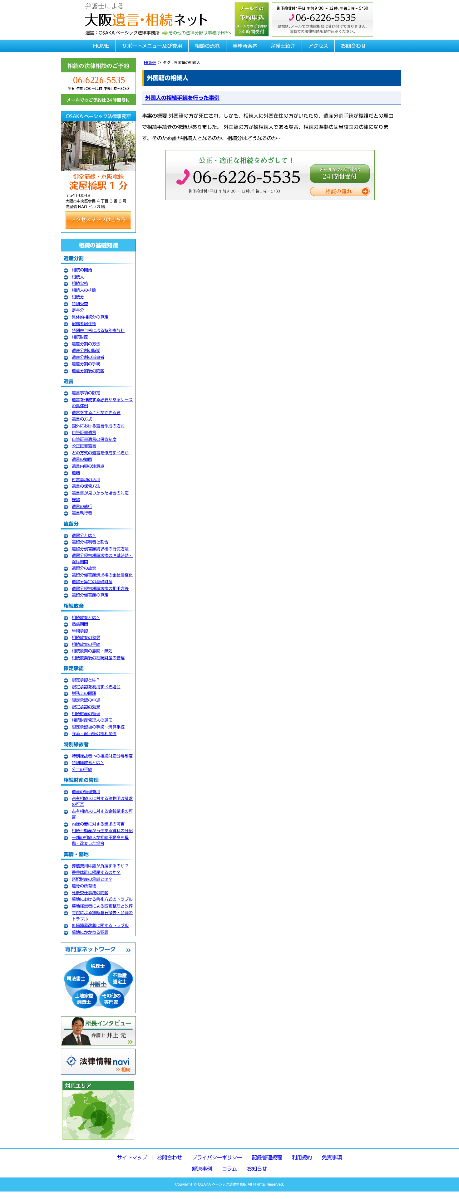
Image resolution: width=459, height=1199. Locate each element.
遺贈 (76, 473)
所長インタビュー (98, 1030)
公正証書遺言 (84, 446)
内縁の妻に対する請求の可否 (98, 824)
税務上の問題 (84, 693)
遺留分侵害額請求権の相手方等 (100, 589)
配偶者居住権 (84, 324)
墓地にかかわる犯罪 (90, 932)
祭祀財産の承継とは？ (92, 879)
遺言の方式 (82, 419)
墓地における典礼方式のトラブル (102, 899)
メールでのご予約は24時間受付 (340, 173)
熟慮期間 (80, 624)
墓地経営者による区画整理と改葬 (102, 906)
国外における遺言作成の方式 (98, 426)
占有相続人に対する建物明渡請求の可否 (102, 802)
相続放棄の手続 (86, 644)
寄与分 (78, 310)
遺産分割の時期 (86, 350)
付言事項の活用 (86, 480)
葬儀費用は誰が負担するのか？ (100, 866)
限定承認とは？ (86, 680)
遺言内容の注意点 (88, 466)
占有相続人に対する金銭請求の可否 (102, 814)
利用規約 (302, 1157)
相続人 (78, 277)
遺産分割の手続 (86, 364)
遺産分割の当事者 (88, 357)
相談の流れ (207, 45)
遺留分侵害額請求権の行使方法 (100, 549)
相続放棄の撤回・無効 (92, 651)
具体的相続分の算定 (90, 317)
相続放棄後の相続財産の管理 (98, 658)
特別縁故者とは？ (88, 763)
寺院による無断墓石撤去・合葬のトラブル (102, 916)
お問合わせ (353, 45)
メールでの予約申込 (251, 18)
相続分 (78, 297)
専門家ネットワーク (98, 978)
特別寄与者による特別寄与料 (98, 331)
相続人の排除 (84, 290)
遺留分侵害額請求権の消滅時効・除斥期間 (102, 558)
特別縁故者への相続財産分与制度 (102, 756)
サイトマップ (132, 1157)
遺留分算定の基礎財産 (92, 582)
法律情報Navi (98, 1062)
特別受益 (80, 304)
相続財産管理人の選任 (92, 720)
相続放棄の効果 (86, 638)
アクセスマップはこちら (98, 220)
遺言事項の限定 (86, 393)
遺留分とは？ (84, 536)
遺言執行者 (82, 513)
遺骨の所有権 (84, 886)
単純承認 (80, 631)
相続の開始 (82, 270)
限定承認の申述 (86, 700)
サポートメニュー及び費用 (152, 45)
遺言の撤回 (82, 459)
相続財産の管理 (86, 714)
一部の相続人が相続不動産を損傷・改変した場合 (100, 841)
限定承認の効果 (86, 707)
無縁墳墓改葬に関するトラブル (100, 926)
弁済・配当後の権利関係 (94, 734)
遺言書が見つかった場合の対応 (100, 493)
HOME (101, 45)
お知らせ (257, 1168)
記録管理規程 (267, 1157)
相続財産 (80, 337)
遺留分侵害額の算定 (90, 595)
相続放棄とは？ (86, 618)
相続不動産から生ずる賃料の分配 (102, 831)
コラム (229, 1168)
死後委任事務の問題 (90, 893)
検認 (76, 500)
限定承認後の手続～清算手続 (98, 727)
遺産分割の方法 (86, 344)
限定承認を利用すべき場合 (96, 687)
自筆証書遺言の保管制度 (94, 439)
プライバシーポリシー (217, 1157)
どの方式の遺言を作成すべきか (100, 453)
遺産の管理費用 (86, 792)
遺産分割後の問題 (88, 371)
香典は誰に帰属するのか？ (96, 872)
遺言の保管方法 (86, 486)
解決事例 (202, 1168)
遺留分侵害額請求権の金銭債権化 (102, 575)
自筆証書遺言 (84, 433)
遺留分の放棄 (84, 568)
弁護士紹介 (282, 45)
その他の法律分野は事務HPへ (196, 33)
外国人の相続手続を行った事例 (182, 97)
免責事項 (332, 1157)
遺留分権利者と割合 (90, 542)
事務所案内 (245, 45)
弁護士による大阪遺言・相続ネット (145, 13)
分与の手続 (82, 770)
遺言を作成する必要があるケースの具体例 (102, 403)
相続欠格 (80, 283)
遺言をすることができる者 (96, 413)
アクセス (318, 45)
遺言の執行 (82, 506)
